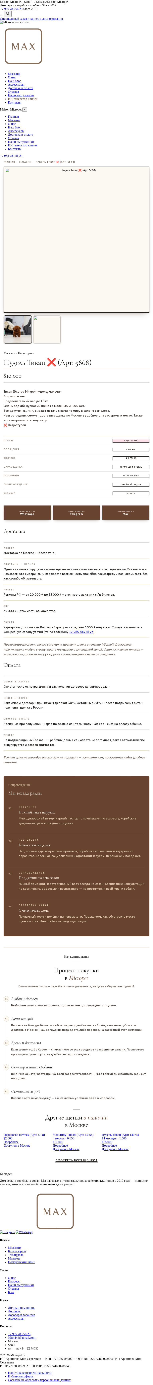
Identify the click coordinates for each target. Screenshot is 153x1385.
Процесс (14, 1281)
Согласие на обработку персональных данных (39, 1380)
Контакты (14, 102)
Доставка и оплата (20, 88)
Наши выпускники (21, 95)
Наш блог (14, 81)
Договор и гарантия (21, 1315)
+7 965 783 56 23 (81, 632)
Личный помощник (21, 1307)
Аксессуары (16, 84)
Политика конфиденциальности (30, 1372)
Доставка (14, 1311)
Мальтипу (15, 1247)
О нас (12, 77)
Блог (11, 1292)
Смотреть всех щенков (76, 1160)
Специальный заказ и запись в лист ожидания (31, 18)
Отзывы (13, 91)
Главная (13, 116)
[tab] (18, 329)
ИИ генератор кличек (22, 99)
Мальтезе (14, 1258)
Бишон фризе (17, 1251)
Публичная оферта (20, 1376)
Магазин (14, 73)
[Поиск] (8, 14)
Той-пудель (15, 1255)
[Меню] (1, 15)
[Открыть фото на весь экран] (76, 240)
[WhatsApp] (24, 1232)
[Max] (23, 67)
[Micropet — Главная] (15, 22)
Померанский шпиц (21, 1262)
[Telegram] (7, 1232)
